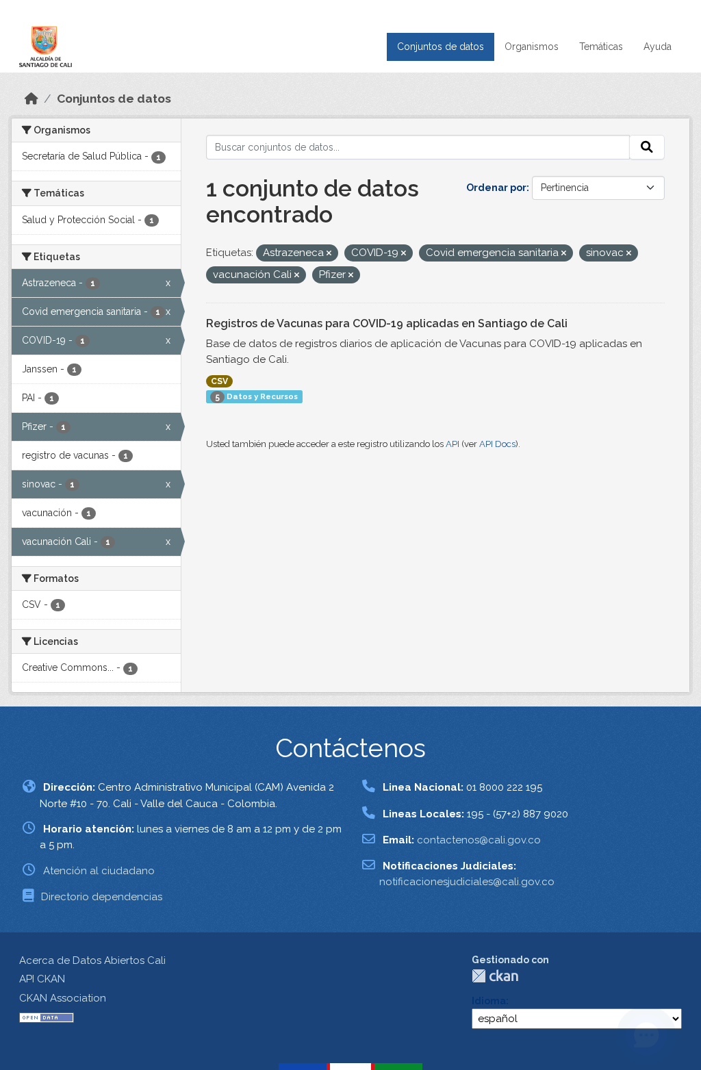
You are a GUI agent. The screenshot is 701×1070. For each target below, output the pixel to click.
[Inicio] (31, 98)
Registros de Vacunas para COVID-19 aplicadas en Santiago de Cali (387, 323)
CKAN (495, 976)
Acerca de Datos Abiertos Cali (92, 960)
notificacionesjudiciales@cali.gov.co (467, 882)
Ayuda (657, 46)
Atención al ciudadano (99, 871)
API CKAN (42, 979)
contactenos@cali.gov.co (479, 840)
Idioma (489, 1000)
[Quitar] (329, 253)
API (452, 444)
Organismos (532, 46)
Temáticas (601, 46)
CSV (219, 381)
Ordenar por (496, 187)
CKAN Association (62, 998)
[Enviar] (647, 147)
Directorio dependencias (101, 897)
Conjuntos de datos (440, 46)
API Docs (497, 444)
